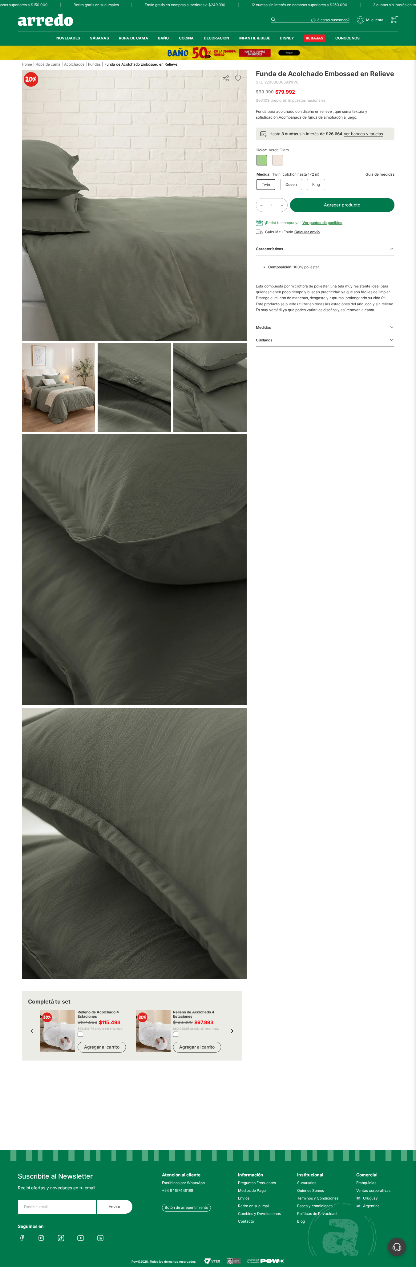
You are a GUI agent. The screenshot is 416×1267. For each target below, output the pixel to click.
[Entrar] (370, 20)
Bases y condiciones (315, 1206)
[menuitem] (68, 38)
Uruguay (370, 1198)
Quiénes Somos (310, 1190)
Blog (301, 1221)
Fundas (94, 64)
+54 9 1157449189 (177, 1190)
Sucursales (306, 1182)
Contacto (246, 1221)
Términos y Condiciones (317, 1198)
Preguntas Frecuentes (257, 1182)
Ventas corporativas (373, 1190)
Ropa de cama (48, 64)
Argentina (371, 1206)
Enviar (114, 1206)
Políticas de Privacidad (317, 1213)
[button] (32, 1031)
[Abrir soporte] (397, 1247)
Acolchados (74, 64)
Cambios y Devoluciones (259, 1213)
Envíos (243, 1198)
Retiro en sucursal (253, 1206)
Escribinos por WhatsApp (183, 1182)
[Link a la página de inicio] (27, 64)
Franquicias (366, 1182)
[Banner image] (208, 53)
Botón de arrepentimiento (186, 1207)
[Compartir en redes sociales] (225, 78)
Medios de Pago (252, 1190)
